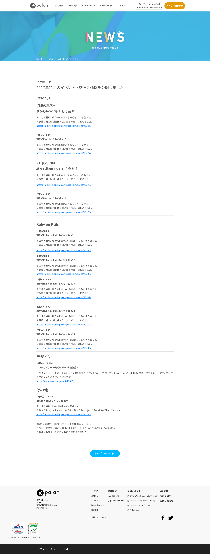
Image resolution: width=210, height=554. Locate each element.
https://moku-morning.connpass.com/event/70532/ (63, 324)
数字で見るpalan (97, 505)
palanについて (113, 496)
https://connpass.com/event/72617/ (55, 381)
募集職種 (94, 510)
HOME (39, 59)
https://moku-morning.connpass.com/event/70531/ (63, 297)
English (67, 549)
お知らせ (94, 496)
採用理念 (94, 500)
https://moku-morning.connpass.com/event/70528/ (63, 184)
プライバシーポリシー (48, 549)
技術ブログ (165, 495)
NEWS (50, 59)
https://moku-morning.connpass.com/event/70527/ (63, 153)
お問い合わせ (167, 500)
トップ (94, 490)
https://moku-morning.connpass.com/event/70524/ (63, 250)
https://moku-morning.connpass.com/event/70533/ (63, 348)
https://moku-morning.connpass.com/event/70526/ (63, 125)
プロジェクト (134, 490)
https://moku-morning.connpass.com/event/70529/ (63, 212)
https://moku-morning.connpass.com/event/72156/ (63, 414)
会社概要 (112, 490)
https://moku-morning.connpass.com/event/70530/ (63, 273)
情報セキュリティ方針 (99, 517)
